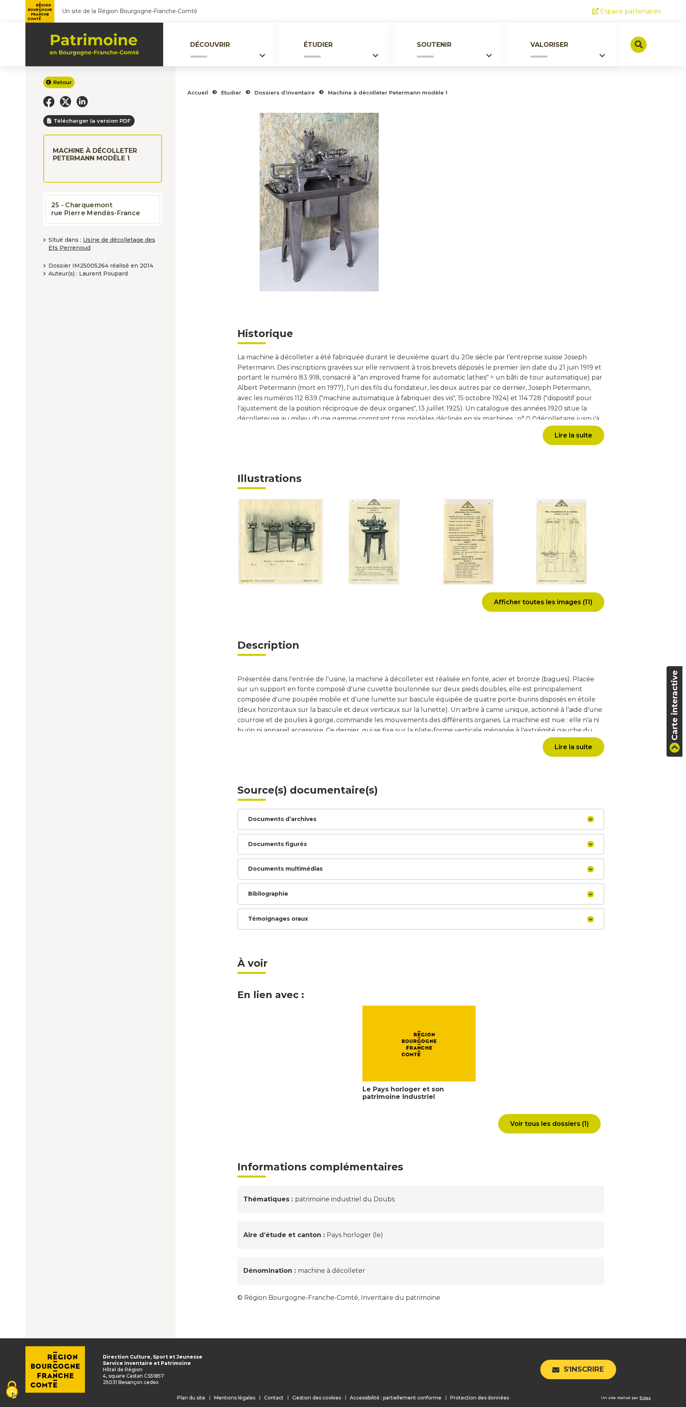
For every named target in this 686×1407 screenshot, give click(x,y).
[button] (48, 101)
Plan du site (191, 1398)
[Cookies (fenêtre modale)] (12, 1390)
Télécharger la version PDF (92, 121)
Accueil (197, 92)
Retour (62, 82)
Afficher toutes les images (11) (543, 602)
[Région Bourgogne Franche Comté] (39, 11)
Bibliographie (268, 893)
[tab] (421, 819)
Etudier (231, 92)
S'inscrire (584, 1369)
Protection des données (479, 1398)
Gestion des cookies (316, 1398)
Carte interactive (674, 705)
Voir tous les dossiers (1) (549, 1124)
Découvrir (210, 44)
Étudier (318, 44)
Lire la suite (573, 435)
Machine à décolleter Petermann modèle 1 (387, 92)
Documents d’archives (282, 819)
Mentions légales (234, 1398)
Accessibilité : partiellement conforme (395, 1398)
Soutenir (434, 44)
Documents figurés (277, 844)
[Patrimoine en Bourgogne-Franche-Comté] (94, 44)
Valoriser (549, 44)
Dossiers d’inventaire (284, 92)
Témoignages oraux (278, 918)
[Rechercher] (638, 45)
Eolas (645, 1397)
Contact (273, 1398)
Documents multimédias (285, 868)
